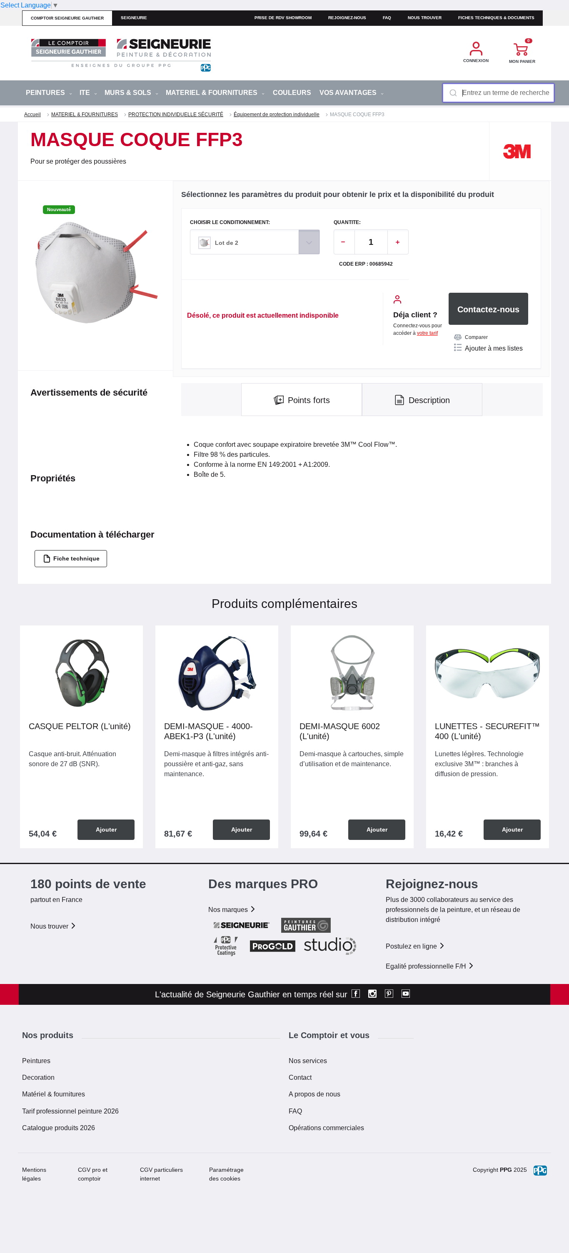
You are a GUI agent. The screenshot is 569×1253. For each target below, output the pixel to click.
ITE (86, 92)
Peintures (36, 1060)
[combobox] (498, 92)
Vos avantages (348, 92)
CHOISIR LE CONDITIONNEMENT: (230, 222)
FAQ (295, 1111)
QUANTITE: (347, 222)
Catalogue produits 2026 (58, 1127)
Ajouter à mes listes (494, 348)
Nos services (308, 1060)
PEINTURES (46, 92)
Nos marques (229, 909)
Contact (300, 1077)
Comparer (476, 337)
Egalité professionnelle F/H (427, 966)
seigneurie (134, 17)
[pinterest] (389, 994)
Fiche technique (76, 558)
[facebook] (356, 994)
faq (387, 17)
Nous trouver (425, 17)
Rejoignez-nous (347, 17)
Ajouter (106, 829)
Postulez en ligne (412, 946)
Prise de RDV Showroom (283, 17)
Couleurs (292, 92)
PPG (506, 1169)
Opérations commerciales (326, 1127)
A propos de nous (314, 1094)
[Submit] (452, 93)
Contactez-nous (488, 309)
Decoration (38, 1077)
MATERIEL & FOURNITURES (212, 92)
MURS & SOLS (129, 92)
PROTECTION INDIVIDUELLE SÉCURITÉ (175, 114)
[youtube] (406, 994)
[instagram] (372, 994)
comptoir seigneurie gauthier (67, 18)
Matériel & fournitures (53, 1094)
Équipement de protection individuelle (276, 114)
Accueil (32, 114)
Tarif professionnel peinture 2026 (70, 1111)
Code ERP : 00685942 (366, 264)
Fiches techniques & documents (496, 17)
